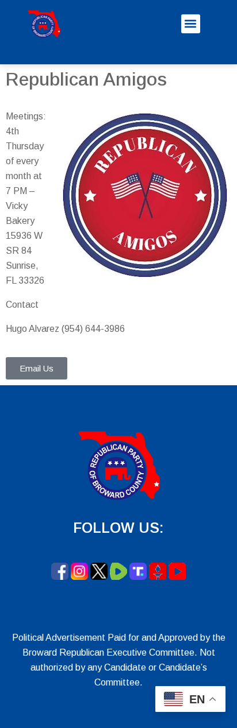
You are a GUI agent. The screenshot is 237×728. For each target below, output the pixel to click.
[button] (190, 23)
